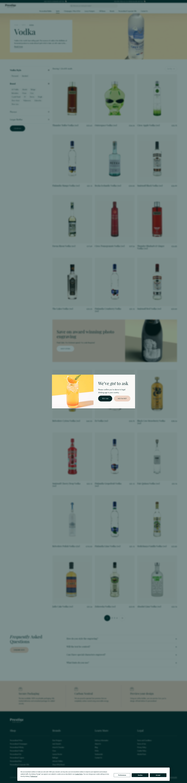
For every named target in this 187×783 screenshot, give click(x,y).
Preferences (122, 775)
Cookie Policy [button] (79, 774)
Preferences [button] (33, 776)
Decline (140, 775)
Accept (158, 775)
